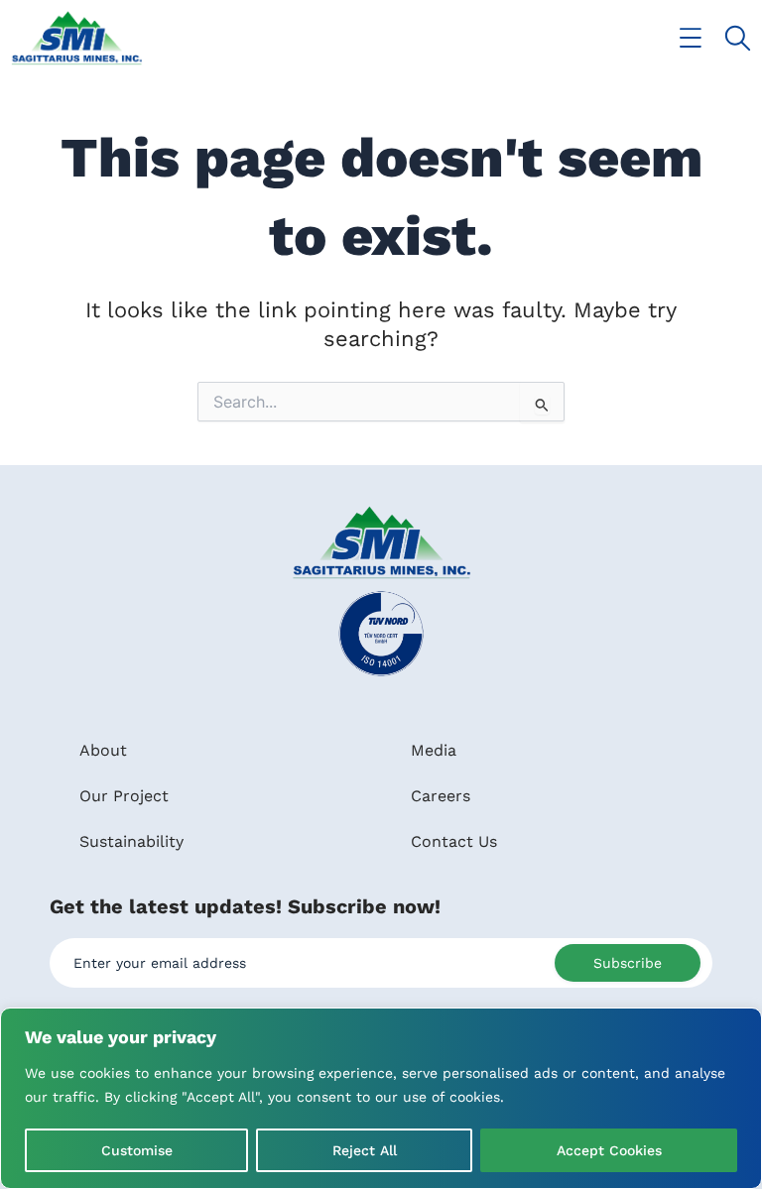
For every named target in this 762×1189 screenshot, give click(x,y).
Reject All (364, 1150)
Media (433, 750)
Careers (440, 795)
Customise (137, 1150)
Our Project (124, 795)
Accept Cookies (609, 1150)
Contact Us (454, 841)
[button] (691, 38)
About (103, 750)
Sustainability (131, 841)
